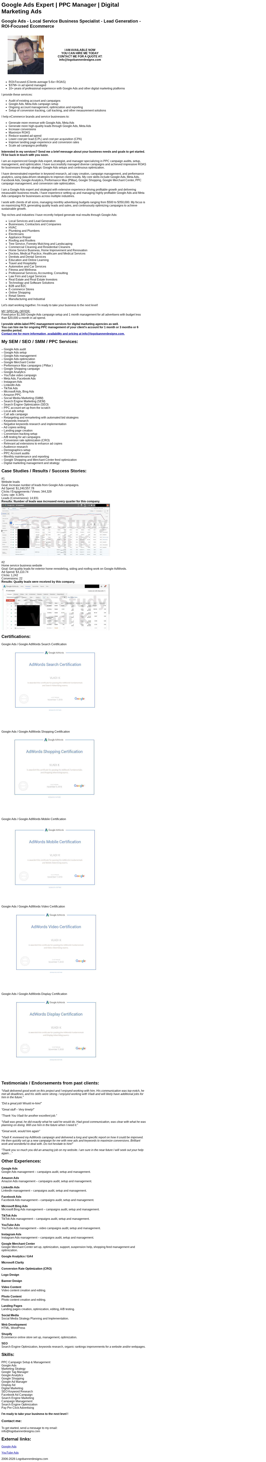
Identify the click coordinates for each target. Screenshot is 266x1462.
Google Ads (8, 1446)
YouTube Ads (10, 1452)
